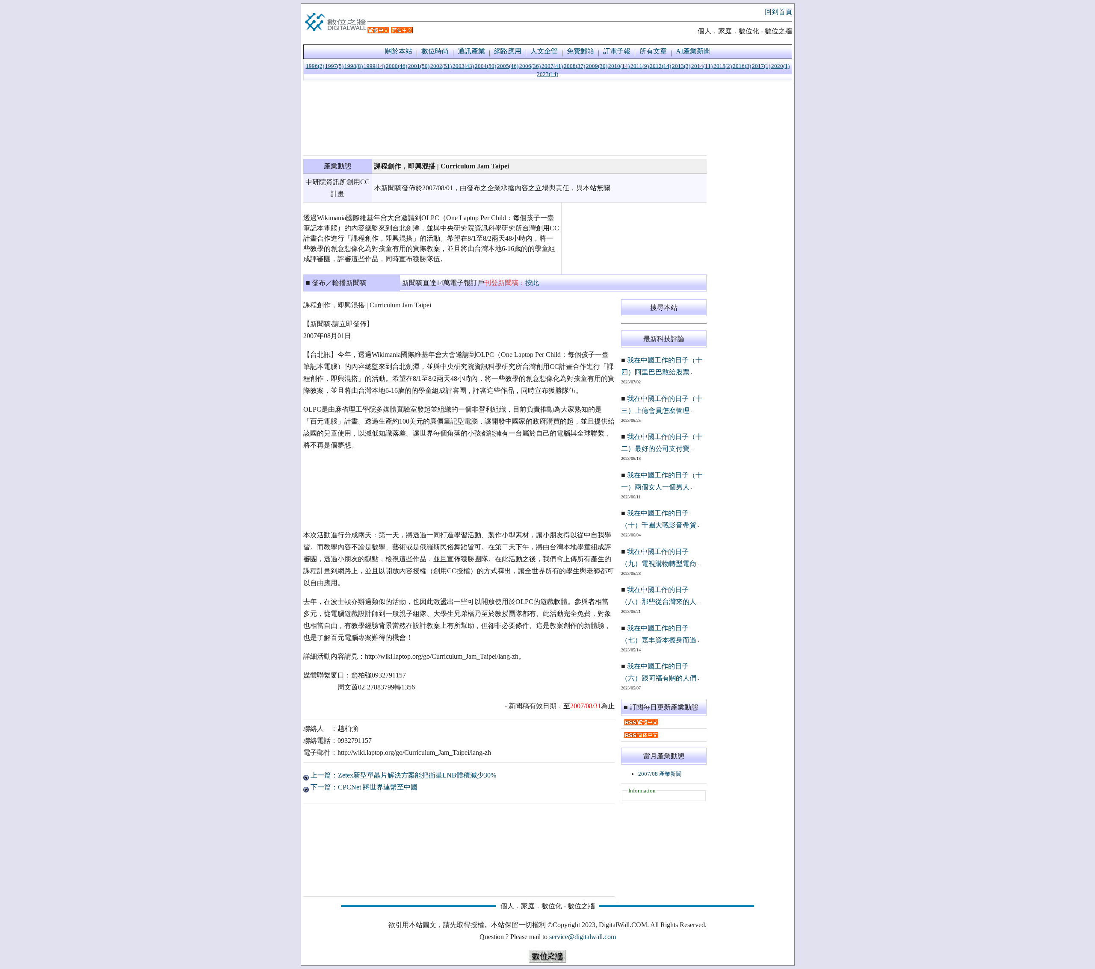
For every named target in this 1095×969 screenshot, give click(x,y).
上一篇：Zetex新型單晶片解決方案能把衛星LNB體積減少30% (402, 775)
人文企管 (544, 51)
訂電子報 (616, 51)
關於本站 (398, 51)
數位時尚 (435, 51)
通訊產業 (471, 51)
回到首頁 (778, 11)
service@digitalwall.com (582, 936)
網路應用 (507, 51)
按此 (532, 282)
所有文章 (653, 51)
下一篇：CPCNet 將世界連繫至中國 (363, 787)
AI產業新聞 (693, 51)
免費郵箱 (580, 51)
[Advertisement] (505, 120)
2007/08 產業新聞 (659, 774)
